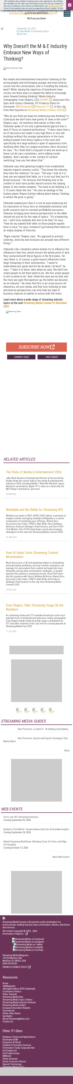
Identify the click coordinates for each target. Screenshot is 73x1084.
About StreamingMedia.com (16, 1018)
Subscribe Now (33, 347)
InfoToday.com (10, 1050)
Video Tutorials (10, 994)
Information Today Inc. (14, 933)
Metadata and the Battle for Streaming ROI (34, 510)
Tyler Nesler (25, 31)
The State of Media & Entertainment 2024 (33, 472)
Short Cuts (22, 34)
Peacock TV (42, 106)
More (67, 750)
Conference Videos (12, 991)
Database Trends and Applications (19, 1037)
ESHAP (44, 99)
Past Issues (51, 357)
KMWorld (7, 1056)
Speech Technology (12, 1064)
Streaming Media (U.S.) (13, 1067)
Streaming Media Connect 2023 (44, 110)
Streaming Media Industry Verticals (19, 1002)
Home (5, 983)
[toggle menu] (67, 13)
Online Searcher (10, 1058)
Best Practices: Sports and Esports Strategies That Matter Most (35, 740)
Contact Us (8, 1021)
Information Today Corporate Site (19, 1047)
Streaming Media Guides (14, 1005)
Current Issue (21, 357)
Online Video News (12, 1013)
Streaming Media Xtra (13, 997)
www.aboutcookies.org (18, 13)
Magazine (9, 986)
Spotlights (7, 1016)
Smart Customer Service (14, 1061)
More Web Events (61, 856)
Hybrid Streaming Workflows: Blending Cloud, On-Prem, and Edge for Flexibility (35, 843)
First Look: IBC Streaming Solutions (20, 817)
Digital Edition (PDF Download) (19, 988)
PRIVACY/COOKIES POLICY (15, 967)
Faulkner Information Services (17, 1045)
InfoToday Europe (11, 1053)
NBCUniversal (23, 106)
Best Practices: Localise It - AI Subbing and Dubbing (43, 729)
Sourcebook (8, 1010)
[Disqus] (36, 412)
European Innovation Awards (16, 1007)
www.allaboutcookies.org (43, 13)
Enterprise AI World (12, 1042)
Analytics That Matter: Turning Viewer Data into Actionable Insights (36, 829)
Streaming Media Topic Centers (17, 999)
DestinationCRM (10, 1039)
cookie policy (53, 6)
